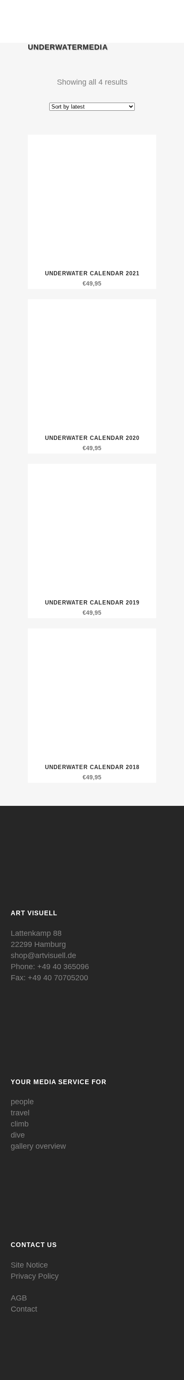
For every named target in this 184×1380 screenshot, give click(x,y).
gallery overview (38, 1146)
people (22, 1101)
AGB (19, 1298)
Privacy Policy (35, 1276)
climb (20, 1124)
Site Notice (29, 1265)
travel (20, 1113)
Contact (24, 1309)
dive (18, 1135)
